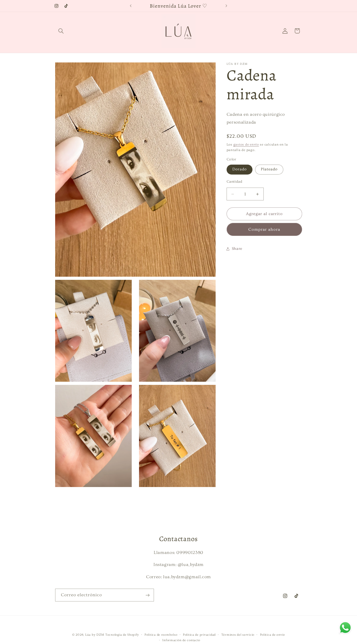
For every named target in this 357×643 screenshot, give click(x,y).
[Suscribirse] (147, 595)
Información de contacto (181, 640)
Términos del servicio (237, 634)
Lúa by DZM (94, 634)
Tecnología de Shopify (122, 634)
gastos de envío (246, 144)
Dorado (239, 169)
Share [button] (237, 248)
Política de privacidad (199, 634)
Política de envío (272, 634)
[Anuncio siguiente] (226, 6)
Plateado (269, 169)
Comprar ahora (264, 229)
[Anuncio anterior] (130, 6)
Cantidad (234, 182)
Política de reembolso (161, 634)
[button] (61, 31)
